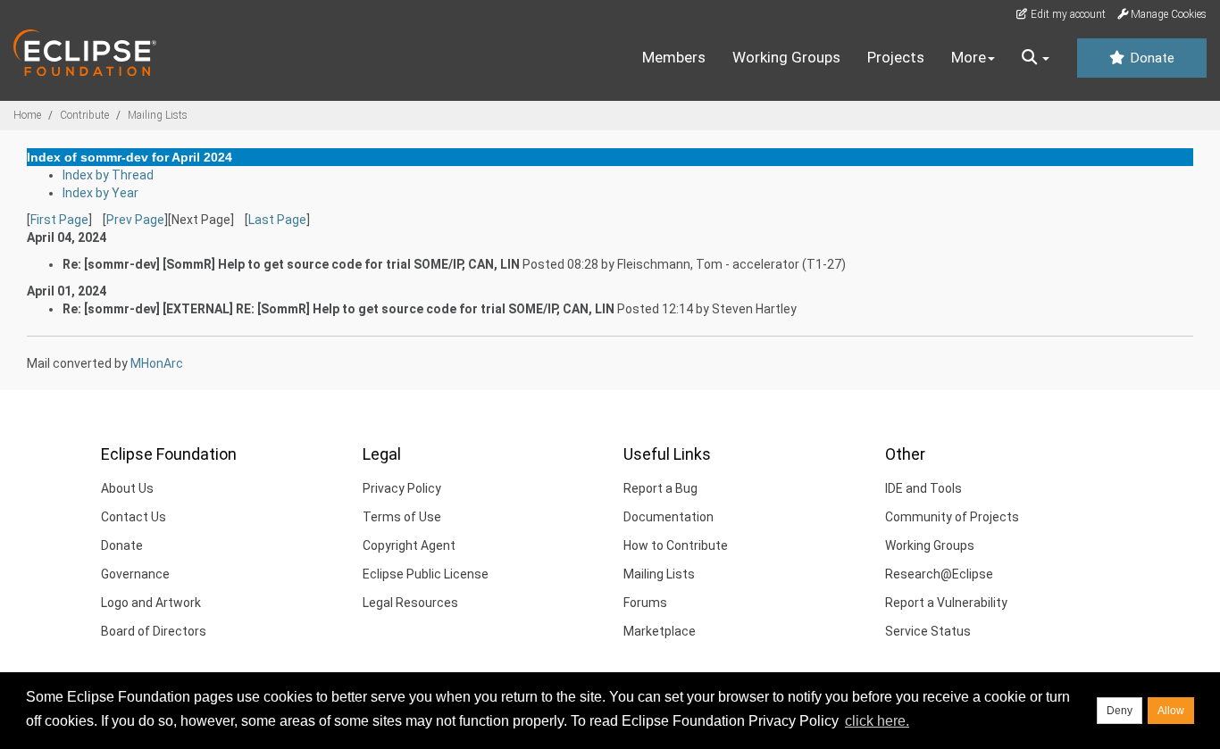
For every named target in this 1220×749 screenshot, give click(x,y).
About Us (127, 488)
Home (27, 115)
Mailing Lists (158, 115)
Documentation (668, 517)
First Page (59, 219)
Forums (645, 602)
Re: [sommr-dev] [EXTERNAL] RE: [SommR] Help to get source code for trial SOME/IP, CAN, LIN (338, 309)
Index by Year (100, 193)
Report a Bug (660, 488)
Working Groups (786, 57)
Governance (135, 574)
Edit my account (1067, 14)
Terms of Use (402, 517)
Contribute (84, 115)
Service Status (928, 631)
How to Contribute (675, 545)
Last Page (277, 219)
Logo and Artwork (151, 602)
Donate (1150, 58)
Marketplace (659, 631)
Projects (895, 57)
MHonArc (156, 363)
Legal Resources (410, 602)
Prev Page (135, 219)
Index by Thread (108, 175)
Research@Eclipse (939, 574)
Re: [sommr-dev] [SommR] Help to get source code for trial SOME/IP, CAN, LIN (291, 264)
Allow (1170, 710)
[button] (1035, 58)
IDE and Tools (923, 488)
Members (674, 57)
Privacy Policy (402, 488)
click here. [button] (877, 720)
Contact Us (133, 517)
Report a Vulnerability (946, 602)
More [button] (968, 57)
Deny (1119, 710)
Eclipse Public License (426, 574)
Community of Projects (952, 517)
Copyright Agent (409, 545)
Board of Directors (153, 631)
